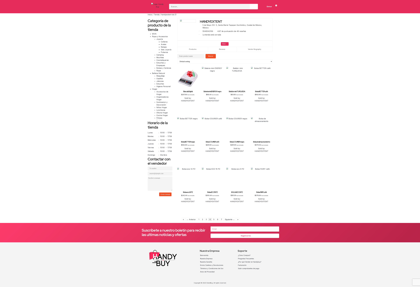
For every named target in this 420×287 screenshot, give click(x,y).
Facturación (242, 265)
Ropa (158, 71)
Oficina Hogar (162, 113)
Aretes (163, 44)
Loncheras (160, 110)
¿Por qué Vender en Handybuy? (249, 262)
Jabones (160, 81)
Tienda (156, 14)
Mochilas (160, 57)
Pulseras (164, 52)
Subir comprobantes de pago (248, 268)
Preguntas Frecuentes (246, 259)
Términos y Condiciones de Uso (211, 268)
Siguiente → (230, 219)
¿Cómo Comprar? (244, 255)
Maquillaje (160, 76)
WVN (154, 34)
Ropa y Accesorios (160, 36)
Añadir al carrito (188, 103)
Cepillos (159, 78)
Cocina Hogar (162, 115)
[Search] (254, 6)
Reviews (222, 49)
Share (224, 44)
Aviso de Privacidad (207, 272)
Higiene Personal (163, 86)
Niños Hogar (161, 107)
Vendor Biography (254, 49)
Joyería (159, 39)
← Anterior (191, 219)
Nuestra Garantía (206, 262)
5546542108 (208, 31)
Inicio (150, 14)
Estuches (160, 84)
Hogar (155, 89)
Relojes (164, 47)
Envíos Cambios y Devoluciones (211, 265)
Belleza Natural (158, 73)
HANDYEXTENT (188, 101)
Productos (192, 49)
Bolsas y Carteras (163, 68)
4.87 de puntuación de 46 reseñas (231, 31)
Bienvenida (204, 255)
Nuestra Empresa (206, 259)
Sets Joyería (166, 50)
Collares (164, 42)
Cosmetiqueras (162, 60)
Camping (160, 55)
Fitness (159, 118)
